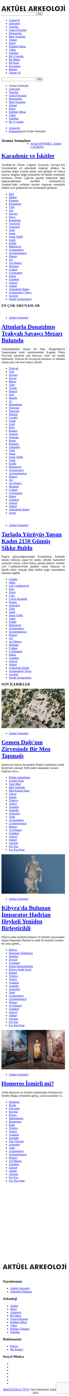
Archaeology (16, 249)
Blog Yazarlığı (17, 36)
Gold (12, 424)
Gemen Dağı (16, 780)
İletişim (13, 69)
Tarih (12, 230)
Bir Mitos (14, 59)
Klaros (13, 1115)
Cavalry (13, 417)
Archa (12, 512)
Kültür (12, 243)
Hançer (13, 391)
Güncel (13, 282)
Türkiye (13, 800)
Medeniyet (15, 246)
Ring (12, 427)
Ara (39, 13)
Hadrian (13, 956)
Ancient (13, 295)
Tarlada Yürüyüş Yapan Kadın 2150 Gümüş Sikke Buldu (31, 541)
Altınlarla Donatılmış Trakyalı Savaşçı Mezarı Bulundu (31, 333)
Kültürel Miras (17, 46)
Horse (12, 440)
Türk (12, 207)
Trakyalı (13, 368)
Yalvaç (13, 793)
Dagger (13, 430)
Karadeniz (15, 220)
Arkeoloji (14, 23)
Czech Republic (18, 598)
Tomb (12, 420)
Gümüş (13, 579)
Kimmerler (15, 131)
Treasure (14, 437)
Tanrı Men (15, 784)
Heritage (14, 266)
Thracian (14, 407)
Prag (11, 589)
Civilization (15, 272)
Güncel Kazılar (17, 30)
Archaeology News (20, 292)
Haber (12, 276)
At (10, 401)
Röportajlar (15, 33)
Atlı (11, 210)
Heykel (13, 959)
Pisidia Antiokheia (19, 777)
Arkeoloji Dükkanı (21, 1291)
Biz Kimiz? (16, 1349)
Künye (14, 1346)
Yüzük (13, 388)
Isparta (13, 797)
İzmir (12, 1124)
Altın (12, 384)
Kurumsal (14, 66)
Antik (12, 239)
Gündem (14, 279)
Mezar (12, 381)
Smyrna (13, 1111)
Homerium (15, 1121)
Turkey (13, 803)
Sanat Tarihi (16, 236)
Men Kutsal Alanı (19, 790)
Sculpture (14, 962)
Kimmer (13, 200)
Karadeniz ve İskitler (28, 155)
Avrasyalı (14, 223)
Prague (13, 602)
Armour (13, 434)
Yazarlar (13, 26)
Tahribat (13, 53)
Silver (12, 592)
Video (12, 49)
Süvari (12, 378)
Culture (13, 269)
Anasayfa (14, 20)
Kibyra (13, 949)
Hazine (13, 397)
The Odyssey (16, 1141)
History (13, 256)
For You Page (17, 849)
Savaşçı (13, 213)
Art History (15, 262)
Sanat (12, 233)
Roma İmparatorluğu (21, 966)
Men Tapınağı (17, 787)
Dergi (12, 43)
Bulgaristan (15, 404)
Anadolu (14, 807)
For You (13, 846)
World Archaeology (20, 299)
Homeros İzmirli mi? (27, 1083)
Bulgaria (14, 443)
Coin (12, 595)
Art (11, 259)
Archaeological (17, 253)
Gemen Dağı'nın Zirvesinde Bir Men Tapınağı (25, 749)
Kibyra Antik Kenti (20, 969)
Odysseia (14, 1108)
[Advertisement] (34, 1219)
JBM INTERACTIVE (16, 1389)
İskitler (13, 197)
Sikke (12, 582)
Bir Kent (14, 62)
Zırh (11, 394)
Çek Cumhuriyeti (19, 585)
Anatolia (14, 810)
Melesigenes (16, 1118)
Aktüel (13, 39)
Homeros (14, 1101)
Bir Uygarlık (16, 56)
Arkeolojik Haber (19, 289)
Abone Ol (14, 72)
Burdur (13, 972)
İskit (11, 194)
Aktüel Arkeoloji (18, 317)
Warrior (13, 414)
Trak (11, 371)
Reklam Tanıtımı (19, 1328)
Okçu (12, 217)
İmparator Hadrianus (21, 953)
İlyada (12, 1105)
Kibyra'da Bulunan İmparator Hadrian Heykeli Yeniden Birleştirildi (26, 917)
